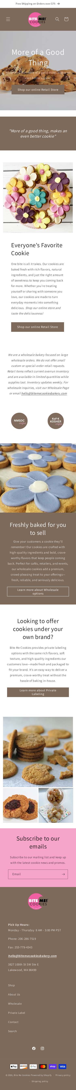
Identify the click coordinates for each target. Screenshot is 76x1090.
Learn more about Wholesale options (38, 591)
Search (12, 1031)
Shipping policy (40, 1081)
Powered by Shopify (41, 1074)
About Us (14, 994)
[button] (8, 19)
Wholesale (15, 1003)
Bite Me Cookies (22, 1074)
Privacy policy (63, 1075)
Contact (13, 1022)
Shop (11, 985)
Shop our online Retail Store (38, 90)
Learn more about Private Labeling (38, 692)
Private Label (16, 1013)
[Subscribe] (63, 874)
